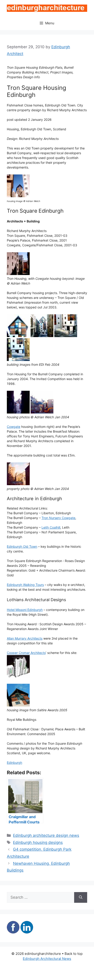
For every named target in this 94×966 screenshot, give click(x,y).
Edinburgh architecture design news (46, 835)
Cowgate (13, 427)
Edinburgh (14, 762)
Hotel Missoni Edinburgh (25, 610)
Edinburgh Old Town (22, 546)
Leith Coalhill (51, 527)
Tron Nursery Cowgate (58, 518)
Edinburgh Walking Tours (25, 585)
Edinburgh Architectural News (47, 958)
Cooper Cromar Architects (26, 653)
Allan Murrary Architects (24, 638)
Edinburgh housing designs (38, 842)
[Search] (80, 897)
